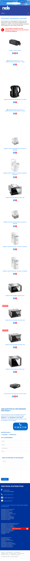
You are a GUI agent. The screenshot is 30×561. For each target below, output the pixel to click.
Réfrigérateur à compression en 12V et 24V (10, 523)
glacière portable (5, 538)
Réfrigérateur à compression (7, 516)
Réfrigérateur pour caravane (7, 526)
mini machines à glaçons (6, 542)
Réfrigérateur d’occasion (6, 546)
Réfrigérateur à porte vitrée (7, 546)
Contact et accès (5, 554)
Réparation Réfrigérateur (6, 529)
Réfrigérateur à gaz (5, 514)
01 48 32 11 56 (22, 1)
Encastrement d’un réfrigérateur (8, 544)
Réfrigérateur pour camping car (8, 527)
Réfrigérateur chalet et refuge (8, 543)
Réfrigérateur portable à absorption (9, 524)
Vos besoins (17, 552)
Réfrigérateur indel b (5, 519)
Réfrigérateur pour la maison (7, 509)
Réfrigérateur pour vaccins (7, 540)
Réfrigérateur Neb (5, 532)
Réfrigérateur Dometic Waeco (7, 518)
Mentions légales (15, 554)
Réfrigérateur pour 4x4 (6, 537)
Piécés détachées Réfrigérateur (8, 530)
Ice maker (3, 533)
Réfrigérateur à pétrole (6, 515)
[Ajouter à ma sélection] (15, 53)
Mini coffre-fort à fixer (6, 545)
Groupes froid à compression (7, 517)
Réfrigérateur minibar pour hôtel (8, 513)
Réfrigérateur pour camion (7, 525)
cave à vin (3, 541)
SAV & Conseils (12, 553)
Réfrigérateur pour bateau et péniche (9, 528)
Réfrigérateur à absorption (7, 530)
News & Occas (4, 553)
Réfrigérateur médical (6, 539)
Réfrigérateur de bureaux (6, 510)
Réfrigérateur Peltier (5, 531)
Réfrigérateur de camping (6, 513)
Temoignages (21, 553)
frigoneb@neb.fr (8, 501)
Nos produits (9, 552)
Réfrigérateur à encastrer (7, 512)
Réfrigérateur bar (5, 511)
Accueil (3, 552)
